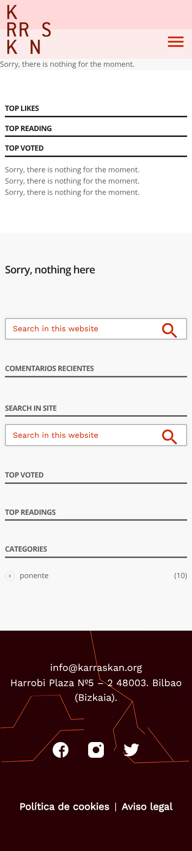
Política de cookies (64, 806)
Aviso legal (147, 806)
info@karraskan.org (96, 667)
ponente (34, 576)
